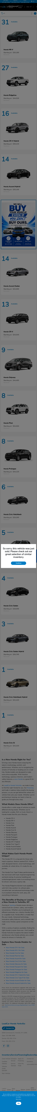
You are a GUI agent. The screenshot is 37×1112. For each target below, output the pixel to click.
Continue (18, 563)
